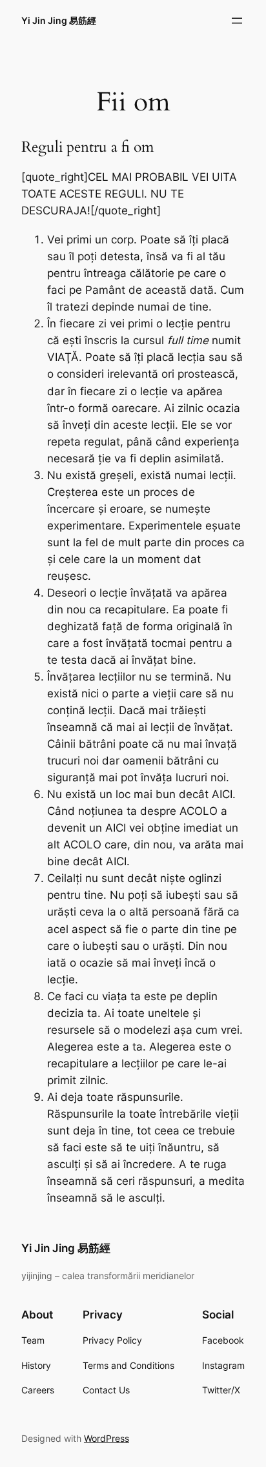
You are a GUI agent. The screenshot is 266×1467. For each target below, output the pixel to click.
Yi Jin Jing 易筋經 (58, 20)
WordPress (106, 1438)
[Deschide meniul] (237, 20)
